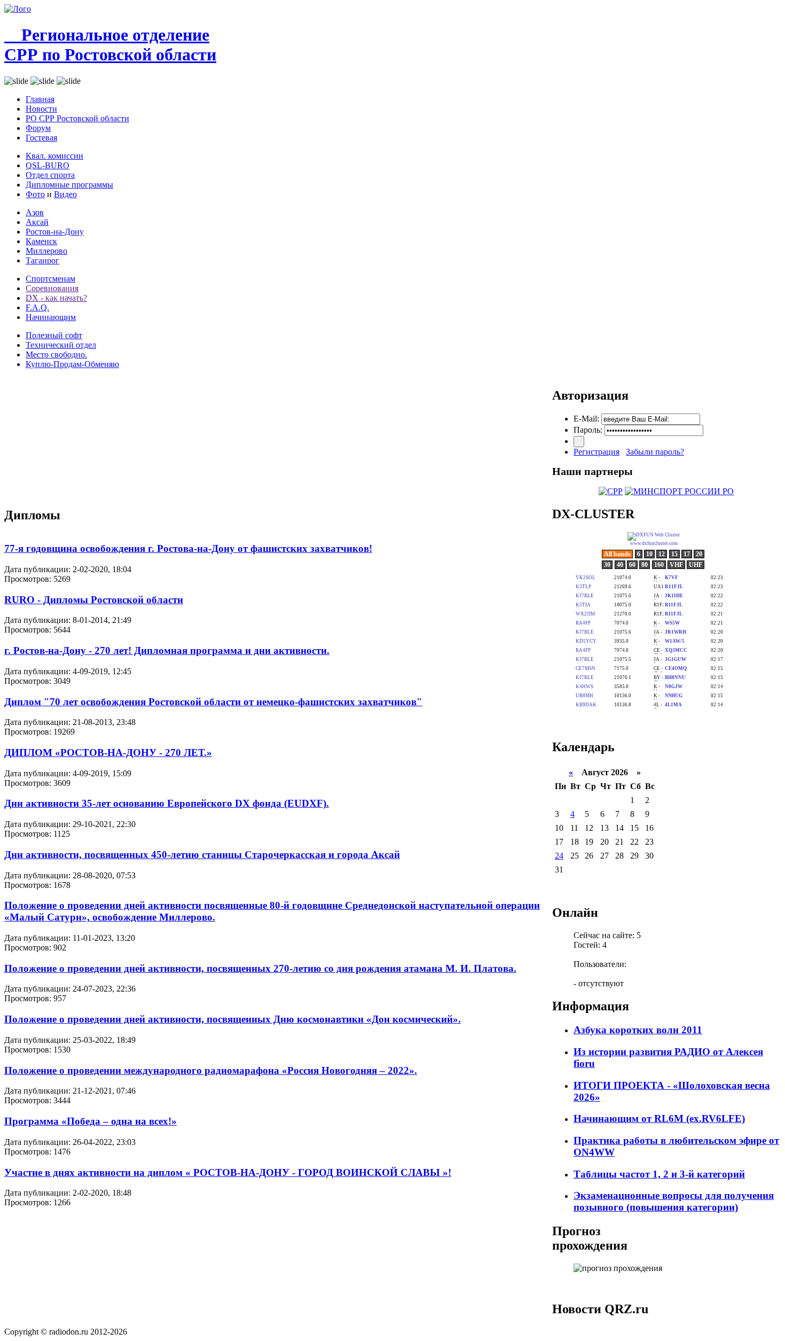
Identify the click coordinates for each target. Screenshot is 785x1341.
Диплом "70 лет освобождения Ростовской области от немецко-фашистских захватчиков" (213, 701)
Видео (65, 194)
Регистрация (596, 451)
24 (559, 855)
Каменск (41, 241)
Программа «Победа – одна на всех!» (90, 1121)
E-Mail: (586, 418)
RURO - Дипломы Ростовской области (93, 599)
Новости (41, 108)
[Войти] (579, 441)
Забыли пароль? (655, 451)
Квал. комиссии (54, 155)
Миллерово (46, 250)
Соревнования (52, 288)
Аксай (37, 222)
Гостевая (41, 137)
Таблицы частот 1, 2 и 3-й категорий (659, 1174)
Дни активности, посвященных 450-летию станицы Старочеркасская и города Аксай (202, 854)
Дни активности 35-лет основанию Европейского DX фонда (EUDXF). (166, 803)
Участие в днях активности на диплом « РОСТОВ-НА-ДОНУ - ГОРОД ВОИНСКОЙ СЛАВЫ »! (227, 1172)
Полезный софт (54, 335)
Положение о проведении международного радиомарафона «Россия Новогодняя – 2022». (210, 1070)
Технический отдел (61, 344)
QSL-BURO (47, 165)
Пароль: (588, 429)
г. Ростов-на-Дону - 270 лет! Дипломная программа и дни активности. (166, 650)
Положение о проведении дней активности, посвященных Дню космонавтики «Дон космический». (232, 1019)
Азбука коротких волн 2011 (638, 1029)
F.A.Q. (37, 307)
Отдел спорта (50, 175)
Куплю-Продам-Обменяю (72, 364)
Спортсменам (50, 278)
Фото (35, 194)
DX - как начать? (56, 297)
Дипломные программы (69, 184)
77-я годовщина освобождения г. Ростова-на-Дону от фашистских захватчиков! (188, 548)
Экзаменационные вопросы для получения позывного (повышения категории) (674, 1201)
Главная (40, 99)
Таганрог (42, 260)
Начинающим (51, 317)
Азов (35, 212)
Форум (38, 127)
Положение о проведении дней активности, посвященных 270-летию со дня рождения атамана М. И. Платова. (260, 968)
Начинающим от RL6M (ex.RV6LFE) (659, 1118)
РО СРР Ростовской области (77, 118)
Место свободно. (56, 354)
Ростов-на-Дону (55, 231)
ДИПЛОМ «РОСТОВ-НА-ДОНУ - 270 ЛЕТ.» (108, 752)
